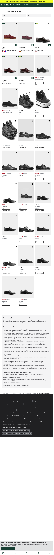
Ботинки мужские (18, 403)
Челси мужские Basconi (22, 406)
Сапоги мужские (28, 401)
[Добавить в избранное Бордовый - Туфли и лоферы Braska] (15, 121)
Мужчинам (14, 393)
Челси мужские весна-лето (24, 409)
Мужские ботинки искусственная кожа (12, 418)
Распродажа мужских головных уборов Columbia (14, 427)
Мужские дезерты (7, 403)
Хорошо (8, 548)
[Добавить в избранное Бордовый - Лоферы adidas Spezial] (32, 23)
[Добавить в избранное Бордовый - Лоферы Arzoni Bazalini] (15, 246)
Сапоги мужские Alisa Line (9, 412)
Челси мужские (6, 401)
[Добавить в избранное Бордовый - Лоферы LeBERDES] (49, 23)
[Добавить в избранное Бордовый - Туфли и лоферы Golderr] (49, 89)
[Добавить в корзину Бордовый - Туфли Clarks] (16, 45)
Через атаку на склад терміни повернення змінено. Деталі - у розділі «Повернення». (25, 1)
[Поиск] (50, 4)
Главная (3, 393)
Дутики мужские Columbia (37, 406)
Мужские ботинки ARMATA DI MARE (11, 415)
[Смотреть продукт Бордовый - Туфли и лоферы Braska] (10, 130)
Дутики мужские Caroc (30, 403)
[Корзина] (26, 553)
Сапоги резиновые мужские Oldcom (31, 415)
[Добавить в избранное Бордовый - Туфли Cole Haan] (49, 121)
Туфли (4, 15)
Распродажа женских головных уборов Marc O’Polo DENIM (17, 433)
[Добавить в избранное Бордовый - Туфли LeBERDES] (15, 56)
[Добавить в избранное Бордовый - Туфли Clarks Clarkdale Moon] (15, 89)
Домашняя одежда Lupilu (8, 424)
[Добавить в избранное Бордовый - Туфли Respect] (32, 184)
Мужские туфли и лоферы (30, 393)
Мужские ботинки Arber (8, 406)
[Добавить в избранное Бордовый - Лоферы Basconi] (49, 215)
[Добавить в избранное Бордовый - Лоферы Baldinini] (32, 121)
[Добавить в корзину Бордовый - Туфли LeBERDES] (16, 78)
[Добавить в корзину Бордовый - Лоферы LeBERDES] (49, 45)
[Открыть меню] (14, 553)
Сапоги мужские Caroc (44, 403)
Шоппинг (8, 393)
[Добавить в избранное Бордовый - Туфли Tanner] (32, 215)
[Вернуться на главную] (6, 4)
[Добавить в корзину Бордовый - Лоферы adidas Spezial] (33, 45)
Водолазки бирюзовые (22, 421)
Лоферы (30, 15)
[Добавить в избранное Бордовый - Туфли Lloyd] (32, 89)
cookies (16, 542)
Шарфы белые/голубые (8, 421)
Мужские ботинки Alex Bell (40, 409)
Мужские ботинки (38, 401)
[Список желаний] (38, 553)
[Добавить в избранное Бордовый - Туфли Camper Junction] (49, 56)
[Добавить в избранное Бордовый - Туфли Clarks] (15, 23)
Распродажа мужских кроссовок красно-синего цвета (16, 430)
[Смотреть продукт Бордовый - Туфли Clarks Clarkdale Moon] (10, 98)
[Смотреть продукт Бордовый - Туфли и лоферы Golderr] (43, 98)
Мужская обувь (21, 393)
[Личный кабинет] (49, 553)
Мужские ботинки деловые (9, 409)
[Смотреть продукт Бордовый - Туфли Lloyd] (26, 98)
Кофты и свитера (28, 418)
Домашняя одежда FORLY (36, 421)
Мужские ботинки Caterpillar (25, 412)
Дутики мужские (17, 401)
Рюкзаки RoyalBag (39, 418)
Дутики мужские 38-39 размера (42, 412)
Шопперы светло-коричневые (24, 424)
